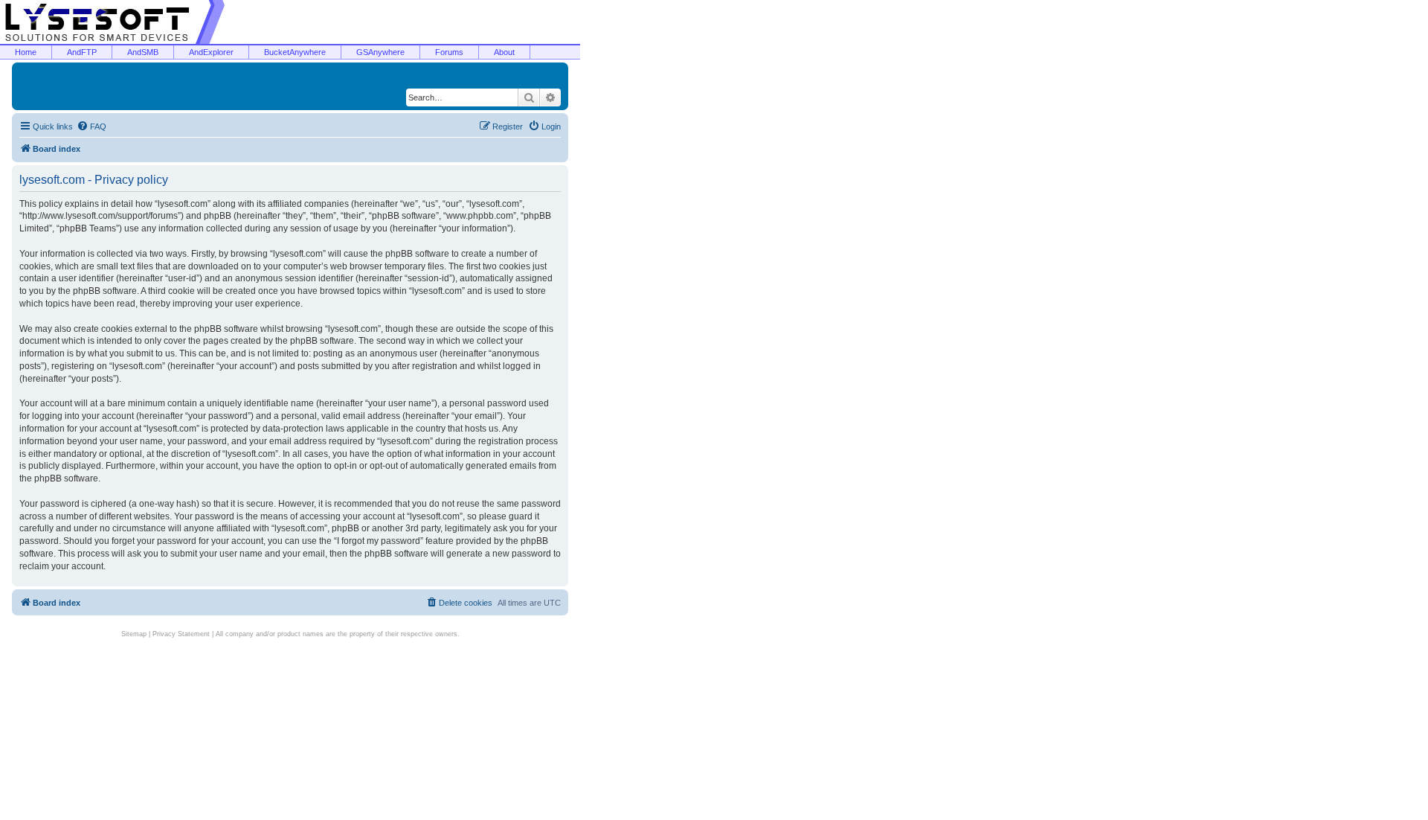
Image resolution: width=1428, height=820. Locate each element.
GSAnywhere (380, 52)
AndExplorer (211, 52)
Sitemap (134, 634)
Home (25, 52)
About (504, 52)
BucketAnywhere (295, 52)
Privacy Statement (181, 634)
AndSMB (142, 52)
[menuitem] (91, 126)
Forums (449, 52)
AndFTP (82, 52)
